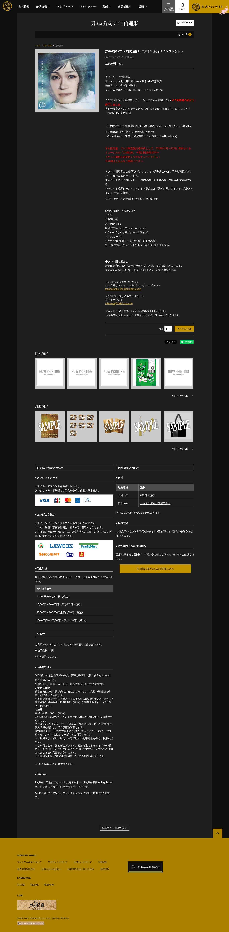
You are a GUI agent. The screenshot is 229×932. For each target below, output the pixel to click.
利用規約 (102, 862)
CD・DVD (109, 57)
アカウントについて (58, 862)
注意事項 (66, 731)
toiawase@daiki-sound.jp (119, 303)
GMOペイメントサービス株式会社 (61, 723)
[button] (43, 7)
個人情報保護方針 (26, 869)
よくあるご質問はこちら (148, 867)
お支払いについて (83, 862)
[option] (66, 81)
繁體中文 (49, 884)
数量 (161, 329)
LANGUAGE (186, 22)
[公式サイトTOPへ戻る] (217, 833)
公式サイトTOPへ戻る (114, 827)
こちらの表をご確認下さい (155, 503)
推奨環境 (105, 869)
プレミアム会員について (29, 862)
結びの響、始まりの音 (125, 57)
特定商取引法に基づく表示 (81, 869)
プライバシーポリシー (93, 731)
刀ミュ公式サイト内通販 (169, 9)
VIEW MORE (180, 396)
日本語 (21, 884)
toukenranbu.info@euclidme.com (123, 288)
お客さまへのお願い (51, 869)
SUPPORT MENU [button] (26, 855)
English (35, 884)
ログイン (182, 9)
